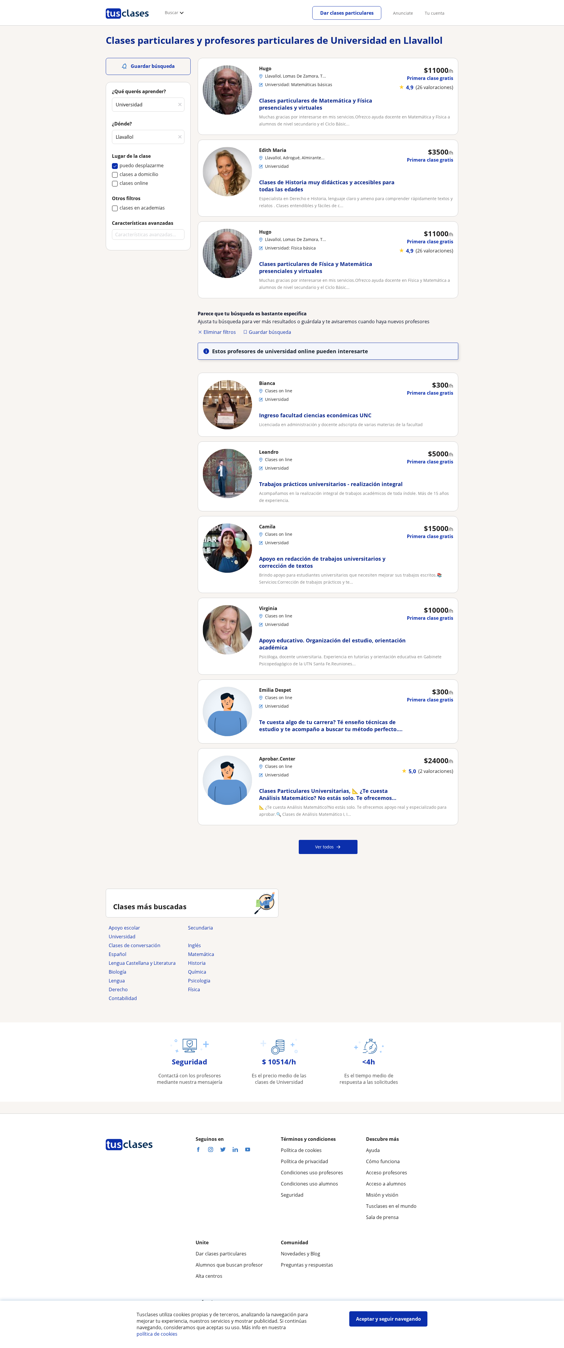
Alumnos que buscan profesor (229, 1265)
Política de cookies (301, 1150)
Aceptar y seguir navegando (388, 1319)
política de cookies (157, 1334)
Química (197, 972)
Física (194, 989)
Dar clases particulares (347, 13)
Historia (197, 963)
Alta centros (209, 1276)
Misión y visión (382, 1195)
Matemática (201, 954)
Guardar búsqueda (270, 332)
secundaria (200, 928)
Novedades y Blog (300, 1253)
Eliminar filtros (220, 332)
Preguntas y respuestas (307, 1265)
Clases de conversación (134, 945)
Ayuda (373, 1150)
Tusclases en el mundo (391, 1206)
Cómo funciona (383, 1161)
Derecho (118, 989)
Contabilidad (123, 998)
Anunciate (403, 13)
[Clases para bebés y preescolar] (224, 936)
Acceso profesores (386, 1172)
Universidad (122, 936)
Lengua (117, 980)
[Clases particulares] (127, 21)
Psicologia (199, 980)
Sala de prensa (382, 1217)
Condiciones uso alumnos (309, 1183)
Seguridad (292, 1195)
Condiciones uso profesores (312, 1172)
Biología (117, 972)
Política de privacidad (304, 1161)
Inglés (194, 945)
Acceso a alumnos (386, 1183)
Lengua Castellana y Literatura (142, 963)
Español (117, 954)
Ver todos (324, 847)
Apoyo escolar (124, 928)
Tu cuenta (434, 13)
